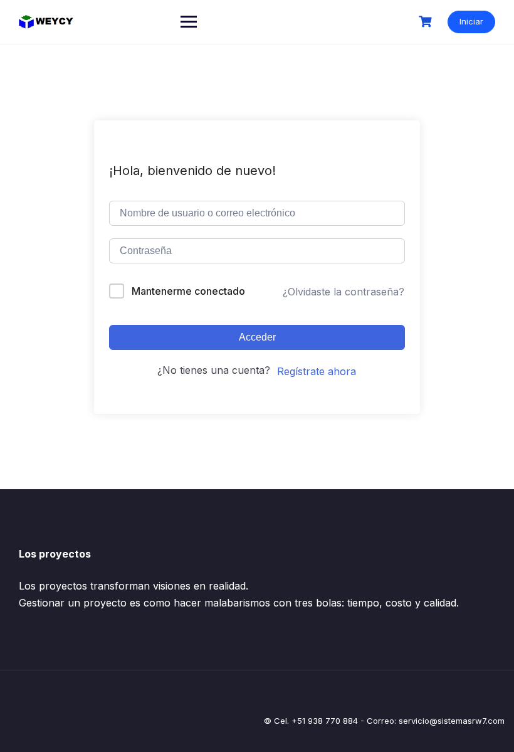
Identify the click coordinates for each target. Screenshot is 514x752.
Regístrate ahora (316, 371)
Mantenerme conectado (188, 291)
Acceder (257, 337)
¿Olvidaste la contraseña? (343, 291)
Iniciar (471, 21)
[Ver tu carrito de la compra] (427, 22)
